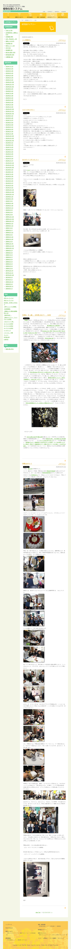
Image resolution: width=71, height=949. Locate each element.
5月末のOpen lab (49, 338)
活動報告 (59, 926)
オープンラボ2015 (8, 328)
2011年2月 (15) (9, 185)
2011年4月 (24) (9, 181)
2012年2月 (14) (9, 158)
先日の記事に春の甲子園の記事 (35, 437)
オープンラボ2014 (8, 326)
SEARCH (57, 11)
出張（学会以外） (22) (11, 39)
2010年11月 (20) (10, 192)
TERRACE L (34, 475)
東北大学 (30, 468)
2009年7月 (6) (9, 228)
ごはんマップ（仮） (9, 321)
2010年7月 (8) (9, 201)
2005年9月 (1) (9, 288)
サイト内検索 (53, 938)
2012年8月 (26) (9, 145)
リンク (39, 938)
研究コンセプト (19, 15)
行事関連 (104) (9, 57)
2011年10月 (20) (10, 167)
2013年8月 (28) (9, 118)
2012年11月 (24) (10, 138)
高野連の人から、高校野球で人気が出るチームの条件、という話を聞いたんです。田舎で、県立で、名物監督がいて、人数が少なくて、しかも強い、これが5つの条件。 (44, 444)
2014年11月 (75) (10, 84)
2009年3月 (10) (9, 237)
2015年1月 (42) (9, 80)
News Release (9, 928)
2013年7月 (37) (9, 120)
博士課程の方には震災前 (53, 325)
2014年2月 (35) (9, 104)
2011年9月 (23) (9, 169)
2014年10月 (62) (10, 86)
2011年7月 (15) (9, 174)
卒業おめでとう (27, 463)
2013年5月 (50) (9, 125)
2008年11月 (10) (10, 246)
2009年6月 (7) (9, 230)
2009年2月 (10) (9, 239)
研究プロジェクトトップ (44, 934)
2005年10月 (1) (9, 286)
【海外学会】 (8, 315)
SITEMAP (63, 11)
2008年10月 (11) (10, 248)
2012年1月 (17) (9, 160)
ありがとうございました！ (30, 159)
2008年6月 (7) (9, 257)
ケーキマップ (7, 330)
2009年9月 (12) (9, 223)
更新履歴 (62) (9, 50)
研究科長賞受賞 (46, 472)
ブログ (28, 170)
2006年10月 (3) (9, 282)
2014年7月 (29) (9, 93)
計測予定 (6, 339)
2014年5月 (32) (9, 98)
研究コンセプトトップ (12, 933)
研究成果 (52, 926)
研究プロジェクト (62, 15)
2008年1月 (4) (9, 268)
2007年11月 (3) (9, 273)
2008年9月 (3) (9, 250)
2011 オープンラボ (8, 298)
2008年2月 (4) (9, 266)
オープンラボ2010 (8, 324)
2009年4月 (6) (9, 234)
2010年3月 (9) (9, 210)
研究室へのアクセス (22, 940)
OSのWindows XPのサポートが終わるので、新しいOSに (44, 372)
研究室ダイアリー (51, 15)
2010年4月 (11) (9, 208)
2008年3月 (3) (9, 264)
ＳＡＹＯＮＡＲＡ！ (28, 109)
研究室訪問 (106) (10, 54)
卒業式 (26, 320)
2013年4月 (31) (9, 127)
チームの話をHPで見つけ (46, 440)
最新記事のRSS (10, 349)
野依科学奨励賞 (51, 471)
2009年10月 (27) (10, 221)
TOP (22, 20)
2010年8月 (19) (9, 199)
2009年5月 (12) (9, 232)
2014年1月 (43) (9, 107)
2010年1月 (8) (9, 214)
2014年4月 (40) (9, 100)
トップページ (9, 924)
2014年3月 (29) (9, 102)
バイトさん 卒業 (8, 332)
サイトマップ (61, 938)
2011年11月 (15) (10, 165)
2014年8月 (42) (9, 91)
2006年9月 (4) (9, 284)
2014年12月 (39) (10, 82)
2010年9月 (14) (9, 196)
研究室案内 (30, 15)
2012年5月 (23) (9, 151)
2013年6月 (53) (9, 122)
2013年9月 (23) (9, 116)
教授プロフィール (24, 933)
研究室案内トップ (11, 940)
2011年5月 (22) (9, 178)
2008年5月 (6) (9, 259)
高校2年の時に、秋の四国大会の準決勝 (56, 438)
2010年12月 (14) (10, 190)
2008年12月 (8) (9, 243)
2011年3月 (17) (9, 183)
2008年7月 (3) (9, 255)
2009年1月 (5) (9, 241)
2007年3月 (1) (9, 279)
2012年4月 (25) (9, 154)
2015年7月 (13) (9, 66)
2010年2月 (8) (9, 212)
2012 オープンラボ (8, 300)
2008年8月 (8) (9, 252)
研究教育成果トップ (43, 926)
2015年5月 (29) (9, 71)
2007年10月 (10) (10, 275)
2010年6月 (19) (9, 203)
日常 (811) (8, 48)
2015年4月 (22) (9, 73)
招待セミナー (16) (10, 45)
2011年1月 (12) (9, 187)
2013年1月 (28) (9, 133)
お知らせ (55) (9, 30)
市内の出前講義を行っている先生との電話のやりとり (39, 403)
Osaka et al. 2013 (32, 332)
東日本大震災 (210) (10, 52)
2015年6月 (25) (9, 68)
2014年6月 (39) (9, 95)
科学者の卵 (7, 337)
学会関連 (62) (9, 43)
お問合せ (45, 938)
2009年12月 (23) (10, 217)
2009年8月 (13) (9, 225)
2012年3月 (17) (9, 156)
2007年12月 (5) (9, 270)
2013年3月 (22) (9, 129)
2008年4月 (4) (9, 261)
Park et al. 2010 (57, 331)
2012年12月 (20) (10, 136)
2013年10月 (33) (10, 113)
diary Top (38, 912)
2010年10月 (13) (10, 194)
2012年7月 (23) (9, 147)
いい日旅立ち (26, 40)
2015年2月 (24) (9, 77)
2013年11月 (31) (10, 111)
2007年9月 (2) (9, 277)
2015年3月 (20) (9, 75)
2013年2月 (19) (9, 131)
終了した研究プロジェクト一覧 (59, 934)
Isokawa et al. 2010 (47, 331)
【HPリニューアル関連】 (10, 306)
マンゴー (6, 335)
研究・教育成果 (41, 15)
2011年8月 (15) (9, 172)
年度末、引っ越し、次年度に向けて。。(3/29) (36, 315)
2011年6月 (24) (9, 176)
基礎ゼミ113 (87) (10, 41)
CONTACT (49, 11)
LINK (44, 11)
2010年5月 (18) (9, 205)
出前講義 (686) (9, 36)
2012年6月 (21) (9, 149)
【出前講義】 (7, 309)
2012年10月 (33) (10, 140)
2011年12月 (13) (10, 163)
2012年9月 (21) (9, 142)
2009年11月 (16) (10, 219)
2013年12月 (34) (10, 109)
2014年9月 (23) (9, 89)
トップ (8, 15)
